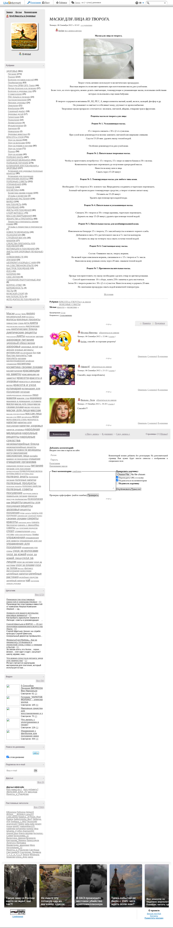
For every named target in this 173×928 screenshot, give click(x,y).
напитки (11, 422)
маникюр (36, 398)
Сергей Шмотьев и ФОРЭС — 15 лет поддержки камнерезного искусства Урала (24, 626)
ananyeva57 (12, 824)
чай (28, 580)
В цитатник (163, 356)
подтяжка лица (27, 474)
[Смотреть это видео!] (13, 689)
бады (23, 314)
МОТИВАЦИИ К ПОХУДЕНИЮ (20, 249)
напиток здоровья (15, 429)
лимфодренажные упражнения (19, 395)
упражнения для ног (30, 540)
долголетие (30, 336)
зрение (10, 349)
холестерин (25, 571)
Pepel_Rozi (35, 817)
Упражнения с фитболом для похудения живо (30, 733)
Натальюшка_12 (14, 847)
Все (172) (39, 594)
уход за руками (25, 565)
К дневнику (107, 434)
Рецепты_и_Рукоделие (17, 794)
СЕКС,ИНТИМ (13, 277)
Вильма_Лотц (88, 400)
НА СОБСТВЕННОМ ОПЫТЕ (20, 265)
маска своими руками (23, 405)
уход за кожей (16, 554)
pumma (29, 828)
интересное (13, 352)
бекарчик (10, 857)
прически (32, 496)
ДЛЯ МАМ (11, 260)
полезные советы (19, 489)
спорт (10, 531)
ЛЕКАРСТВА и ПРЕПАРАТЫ (19, 219)
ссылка (111, 336)
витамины (30, 317)
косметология (14, 370)
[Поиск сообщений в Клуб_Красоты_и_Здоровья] (36, 753)
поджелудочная (12, 471)
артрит (18, 314)
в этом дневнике (16, 757)
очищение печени (15, 466)
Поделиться (160, 323)
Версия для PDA (154, 914)
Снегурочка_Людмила (30, 852)
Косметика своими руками (20, 193)
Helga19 (30, 812)
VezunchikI (32, 821)
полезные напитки (25, 479)
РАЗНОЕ (10, 187)
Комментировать (59, 434)
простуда (10, 499)
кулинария (13, 388)
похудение (14, 493)
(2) (36, 693)
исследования (26, 353)
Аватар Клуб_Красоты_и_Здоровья (24, 36)
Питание (12, 74)
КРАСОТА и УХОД (14, 137)
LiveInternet (13, 3)
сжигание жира (24, 522)
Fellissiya (21, 812)
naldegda (10, 828)
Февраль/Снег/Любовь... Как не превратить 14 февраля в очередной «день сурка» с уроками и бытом (24, 643)
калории (22, 358)
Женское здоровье (17, 103)
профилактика (21, 499)
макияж (11, 398)
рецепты (17, 502)
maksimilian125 (27, 826)
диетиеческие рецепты (15, 326)
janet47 (16, 826)
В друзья (26, 54)
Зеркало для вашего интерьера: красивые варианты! (22, 614)
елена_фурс (22, 857)
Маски (10, 313)
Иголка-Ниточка (89, 332)
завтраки (39, 336)
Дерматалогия (15, 123)
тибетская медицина (23, 534)
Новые (164, 434)
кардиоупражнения (15, 361)
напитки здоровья (31, 425)
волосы (11, 319)
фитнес (21, 568)
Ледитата (11, 843)
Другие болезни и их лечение (22, 88)
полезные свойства (31, 486)
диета (34, 323)
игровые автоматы (24, 350)
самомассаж (22, 516)
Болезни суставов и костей (21, 80)
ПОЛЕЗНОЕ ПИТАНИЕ (17, 163)
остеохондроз (21, 459)
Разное (11, 77)
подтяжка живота (13, 474)
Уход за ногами (15, 154)
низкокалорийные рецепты (21, 447)
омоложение (20, 452)
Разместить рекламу (154, 918)
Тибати (25, 854)
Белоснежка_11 (21, 836)
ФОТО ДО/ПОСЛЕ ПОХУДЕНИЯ (21, 299)
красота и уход (24, 385)
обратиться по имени (109, 332)
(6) (37, 705)
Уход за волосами (16, 143)
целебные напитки (17, 573)
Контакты (154, 916)
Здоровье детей (15, 114)
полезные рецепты (14, 486)
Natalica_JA (23, 817)
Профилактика (15, 82)
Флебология (14, 108)
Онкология (13, 105)
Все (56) (40, 681)
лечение (25, 391)
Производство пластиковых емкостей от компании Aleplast (21, 600)
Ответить (142, 356)
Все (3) (41, 782)
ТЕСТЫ (10, 291)
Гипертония (13, 117)
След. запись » (123, 434)
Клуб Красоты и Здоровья (7, 16)
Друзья (18, 12)
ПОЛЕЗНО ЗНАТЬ (14, 157)
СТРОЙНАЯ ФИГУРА (16, 238)
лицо (35, 394)
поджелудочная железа (31, 471)
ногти (9, 452)
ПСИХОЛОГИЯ (13, 235)
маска (10, 404)
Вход (47, 2)
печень (27, 466)
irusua (9, 826)
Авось (77, 2)
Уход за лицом (15, 140)
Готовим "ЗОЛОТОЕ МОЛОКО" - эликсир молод (32, 699)
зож (41, 346)
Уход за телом (15, 148)
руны (22, 513)
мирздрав (32, 792)
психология (35, 499)
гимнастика (11, 323)
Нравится (147, 323)
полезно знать (17, 476)
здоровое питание (20, 339)
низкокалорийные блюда (22, 444)
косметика (24, 363)
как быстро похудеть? (23, 354)
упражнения (15, 537)
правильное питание (16, 496)
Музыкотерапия (15, 125)
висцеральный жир (16, 316)
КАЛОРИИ (11, 274)
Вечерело (31, 838)
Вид (141, 3)
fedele (21, 824)
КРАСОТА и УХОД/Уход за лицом (75, 301)
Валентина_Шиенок (16, 838)
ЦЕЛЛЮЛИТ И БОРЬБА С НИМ (21, 262)
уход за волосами (25, 550)
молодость (33, 419)
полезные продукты (21, 483)
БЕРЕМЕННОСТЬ (14, 288)
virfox (19, 831)
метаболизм (27, 417)
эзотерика (35, 581)
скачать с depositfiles (28, 525)
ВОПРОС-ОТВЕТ (14, 285)
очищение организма (21, 462)
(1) (17, 647)
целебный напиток (15, 580)
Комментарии (30, 12)
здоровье (13, 346)
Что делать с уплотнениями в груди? (30, 722)
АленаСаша (12, 833)
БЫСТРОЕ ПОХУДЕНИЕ (18, 268)
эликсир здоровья (13, 583)
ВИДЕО (10, 201)
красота (23, 378)
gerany (38, 824)
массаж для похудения (15, 414)
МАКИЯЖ (11, 241)
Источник (108, 294)
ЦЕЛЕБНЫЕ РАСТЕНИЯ (18, 199)
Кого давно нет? (14, 789)
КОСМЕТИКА (12, 190)
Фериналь (34, 854)
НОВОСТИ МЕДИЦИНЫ (17, 232)
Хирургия (12, 128)
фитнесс (28, 568)
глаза (20, 323)
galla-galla (29, 824)
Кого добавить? (30, 789)
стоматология (22, 531)
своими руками (16, 518)
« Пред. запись (92, 434)
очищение (34, 458)
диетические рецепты (21, 332)
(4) (37, 739)
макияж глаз (23, 398)
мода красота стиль (16, 419)
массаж (35, 410)
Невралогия (13, 131)
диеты (20, 336)
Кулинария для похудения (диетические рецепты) (19, 177)
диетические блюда (24, 329)
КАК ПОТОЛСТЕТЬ (15, 296)
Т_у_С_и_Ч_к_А (14, 854)
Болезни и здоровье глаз (20, 91)
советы (10, 527)
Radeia (9, 819)
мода (35, 416)
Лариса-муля (33, 840)
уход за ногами (25, 562)
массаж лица (33, 413)
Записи (9, 12)
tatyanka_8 (11, 831)
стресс (33, 531)
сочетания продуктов (28, 528)
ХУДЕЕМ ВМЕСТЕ (15, 257)
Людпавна (21, 843)
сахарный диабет (35, 516)
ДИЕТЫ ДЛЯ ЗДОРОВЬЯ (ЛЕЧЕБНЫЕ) (24, 252)
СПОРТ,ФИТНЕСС (15, 213)
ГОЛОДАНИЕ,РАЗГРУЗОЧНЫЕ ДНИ (23, 280)
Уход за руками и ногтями (20, 146)
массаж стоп (11, 417)
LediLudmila (12, 817)
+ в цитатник (86, 25)
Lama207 (29, 814)
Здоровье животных (17, 134)
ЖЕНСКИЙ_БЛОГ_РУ (16, 792)
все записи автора (73, 30)
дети (26, 323)
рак (8, 502)
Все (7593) (39, 807)
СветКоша (34, 850)
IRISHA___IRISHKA (15, 814)
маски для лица (18, 410)
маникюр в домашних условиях (23, 401)
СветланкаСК (12, 852)
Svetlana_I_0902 (19, 821)
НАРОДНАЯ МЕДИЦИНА (18, 160)
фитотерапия (13, 571)
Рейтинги (63, 2)
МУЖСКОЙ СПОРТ (15, 294)
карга (30, 857)
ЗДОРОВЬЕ (11, 71)
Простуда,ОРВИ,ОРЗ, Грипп (21, 85)
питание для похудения (18, 468)
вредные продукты (28, 319)
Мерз (32, 845)
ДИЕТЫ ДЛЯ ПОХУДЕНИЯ (19, 210)
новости (11, 449)
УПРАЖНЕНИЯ (13, 184)
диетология (11, 336)
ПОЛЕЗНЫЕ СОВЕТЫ (16, 181)
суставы (10, 534)
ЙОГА (9, 271)
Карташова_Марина (16, 840)
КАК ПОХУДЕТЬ (13, 204)
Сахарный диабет (16, 111)
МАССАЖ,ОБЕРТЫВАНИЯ (19, 216)
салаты (28, 513)
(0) (40, 602)
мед (19, 416)
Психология (13, 120)
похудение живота (30, 493)
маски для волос (32, 407)
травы (35, 534)
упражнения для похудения (18, 545)
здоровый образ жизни (20, 343)
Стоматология (15, 94)
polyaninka (21, 828)
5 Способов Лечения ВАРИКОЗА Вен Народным (32, 688)
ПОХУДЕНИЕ (12, 207)
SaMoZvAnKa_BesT (23, 819)
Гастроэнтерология (17, 100)
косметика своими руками (24, 367)
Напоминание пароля (58, 466)
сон (17, 528)
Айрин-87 (85, 366)
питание (37, 465)
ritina (36, 828)
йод (34, 353)
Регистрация (35, 2)
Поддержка (136, 3)
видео (30, 313)
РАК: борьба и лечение (19, 97)
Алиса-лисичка (26, 833)
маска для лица (23, 404)
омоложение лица (17, 455)
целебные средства (28, 577)
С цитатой (152, 356)
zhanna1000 (28, 831)
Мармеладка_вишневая (17, 845)
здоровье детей (29, 346)
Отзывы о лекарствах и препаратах (25, 227)
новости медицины (29, 449)
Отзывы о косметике (18, 196)
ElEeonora (11, 812)
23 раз (63, 313)
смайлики (76, 471)
